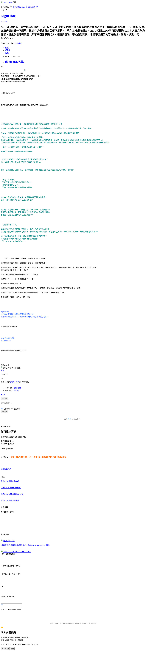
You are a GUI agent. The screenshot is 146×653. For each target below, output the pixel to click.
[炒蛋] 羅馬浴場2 (14, 61)
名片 (7, 53)
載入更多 (4, 398)
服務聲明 (93, 623)
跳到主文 (4, 21)
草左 (2, 370)
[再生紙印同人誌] (8, 541)
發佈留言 (4, 411)
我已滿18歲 (5, 649)
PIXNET (57, 623)
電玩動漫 (18, 43)
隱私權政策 (85, 623)
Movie (16, 390)
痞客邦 (12, 382)
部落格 (7, 50)
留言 (17, 382)
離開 (12, 649)
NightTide (8, 16)
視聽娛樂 (17, 388)
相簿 (7, 48)
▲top (3, 394)
